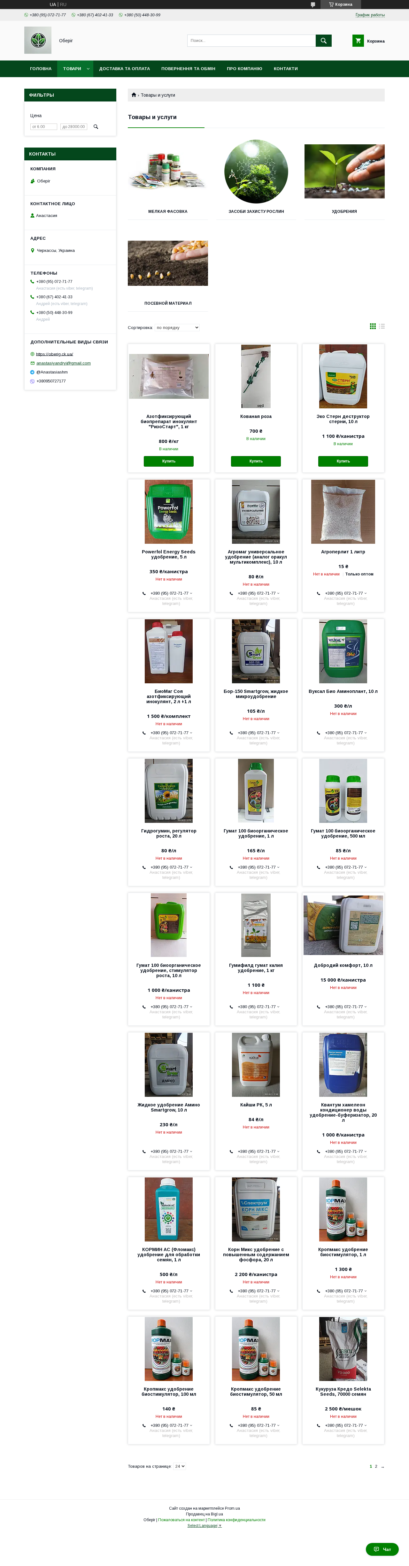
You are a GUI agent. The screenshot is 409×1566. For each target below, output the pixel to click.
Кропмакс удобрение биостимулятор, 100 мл (169, 1391)
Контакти (286, 68)
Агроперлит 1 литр (343, 551)
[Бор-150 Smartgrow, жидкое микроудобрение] (256, 651)
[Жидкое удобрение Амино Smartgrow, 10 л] (169, 1064)
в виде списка (382, 327)
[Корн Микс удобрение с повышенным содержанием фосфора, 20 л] (256, 1209)
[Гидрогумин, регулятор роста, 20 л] (169, 791)
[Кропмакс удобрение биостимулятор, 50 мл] (256, 1349)
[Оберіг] (37, 52)
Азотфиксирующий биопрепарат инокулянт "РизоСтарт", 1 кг (169, 421)
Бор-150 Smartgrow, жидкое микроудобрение (256, 694)
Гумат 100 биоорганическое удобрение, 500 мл (343, 833)
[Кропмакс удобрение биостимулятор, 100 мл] (169, 1349)
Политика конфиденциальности (237, 1520)
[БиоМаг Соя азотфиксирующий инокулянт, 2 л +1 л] (169, 651)
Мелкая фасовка (168, 211)
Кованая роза (256, 416)
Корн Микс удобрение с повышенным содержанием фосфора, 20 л (256, 1254)
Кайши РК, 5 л (256, 1104)
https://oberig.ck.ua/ (54, 353)
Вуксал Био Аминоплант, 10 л (343, 691)
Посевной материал (168, 303)
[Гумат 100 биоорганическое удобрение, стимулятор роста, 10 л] (169, 925)
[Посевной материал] (168, 263)
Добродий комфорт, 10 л (343, 965)
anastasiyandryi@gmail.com (63, 363)
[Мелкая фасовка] (168, 172)
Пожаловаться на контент (181, 1520)
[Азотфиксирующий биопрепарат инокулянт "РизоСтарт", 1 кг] (169, 376)
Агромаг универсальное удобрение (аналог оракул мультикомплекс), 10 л (256, 557)
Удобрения (344, 211)
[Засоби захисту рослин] (256, 172)
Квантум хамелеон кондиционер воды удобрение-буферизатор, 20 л (343, 1112)
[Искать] (324, 41)
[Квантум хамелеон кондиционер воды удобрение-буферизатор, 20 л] (343, 1064)
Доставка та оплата (124, 68)
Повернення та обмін (188, 68)
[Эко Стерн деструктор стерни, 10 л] (343, 376)
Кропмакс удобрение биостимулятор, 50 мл (256, 1391)
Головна (40, 68)
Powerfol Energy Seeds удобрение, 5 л (169, 554)
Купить (168, 461)
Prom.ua (232, 1508)
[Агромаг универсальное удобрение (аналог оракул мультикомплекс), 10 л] (256, 511)
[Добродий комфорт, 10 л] (343, 925)
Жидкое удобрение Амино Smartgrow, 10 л (169, 1107)
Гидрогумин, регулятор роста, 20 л (169, 833)
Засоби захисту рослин (256, 211)
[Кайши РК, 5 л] (256, 1064)
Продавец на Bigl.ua (204, 1514)
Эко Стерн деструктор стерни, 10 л (343, 419)
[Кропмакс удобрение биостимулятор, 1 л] (343, 1209)
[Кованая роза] (256, 376)
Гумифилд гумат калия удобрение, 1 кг (256, 968)
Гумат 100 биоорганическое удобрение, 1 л (256, 833)
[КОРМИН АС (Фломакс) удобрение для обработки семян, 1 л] (169, 1209)
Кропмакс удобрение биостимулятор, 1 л (343, 1252)
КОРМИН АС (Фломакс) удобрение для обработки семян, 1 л (168, 1254)
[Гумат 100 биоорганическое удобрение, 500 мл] (343, 791)
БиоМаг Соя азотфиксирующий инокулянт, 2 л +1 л (168, 696)
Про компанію (244, 68)
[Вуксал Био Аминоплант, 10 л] (343, 651)
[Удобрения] (345, 172)
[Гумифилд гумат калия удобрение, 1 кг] (256, 925)
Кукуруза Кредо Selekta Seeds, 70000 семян (343, 1391)
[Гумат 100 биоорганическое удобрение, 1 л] (256, 791)
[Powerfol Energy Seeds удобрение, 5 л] (169, 511)
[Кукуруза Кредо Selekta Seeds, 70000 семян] (343, 1349)
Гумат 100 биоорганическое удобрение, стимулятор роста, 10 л (168, 970)
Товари (72, 68)
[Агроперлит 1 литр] (343, 511)
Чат (387, 1549)
